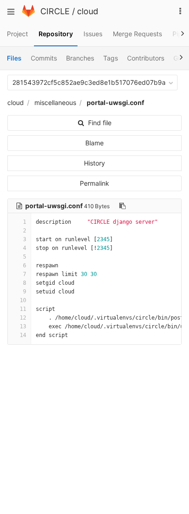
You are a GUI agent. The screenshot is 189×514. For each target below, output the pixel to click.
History (94, 163)
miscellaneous (55, 102)
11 (23, 309)
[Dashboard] (28, 14)
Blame (94, 143)
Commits (44, 58)
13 (23, 326)
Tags (110, 58)
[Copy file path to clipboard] (122, 205)
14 (23, 335)
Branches (80, 58)
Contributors (145, 58)
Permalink (94, 183)
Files (14, 58)
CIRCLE (55, 11)
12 (23, 318)
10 (23, 300)
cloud (87, 11)
